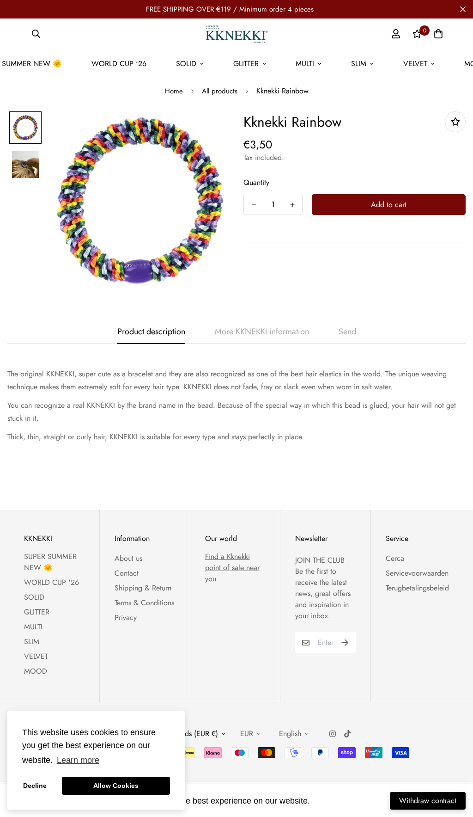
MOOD (35, 671)
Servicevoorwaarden (417, 573)
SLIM (358, 63)
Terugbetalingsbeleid (417, 588)
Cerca (395, 558)
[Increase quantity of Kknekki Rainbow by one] (292, 204)
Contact (127, 573)
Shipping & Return (143, 588)
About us (128, 558)
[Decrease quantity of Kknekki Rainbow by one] (254, 204)
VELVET (415, 63)
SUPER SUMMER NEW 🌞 (50, 562)
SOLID (186, 63)
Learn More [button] (335, 800)
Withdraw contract (427, 800)
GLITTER (246, 63)
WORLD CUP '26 (118, 63)
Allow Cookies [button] (116, 785)
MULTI (305, 63)
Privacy (126, 617)
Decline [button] (35, 785)
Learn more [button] (78, 760)
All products (219, 91)
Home (174, 91)
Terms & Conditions (144, 602)
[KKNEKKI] (236, 33)
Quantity (256, 182)
